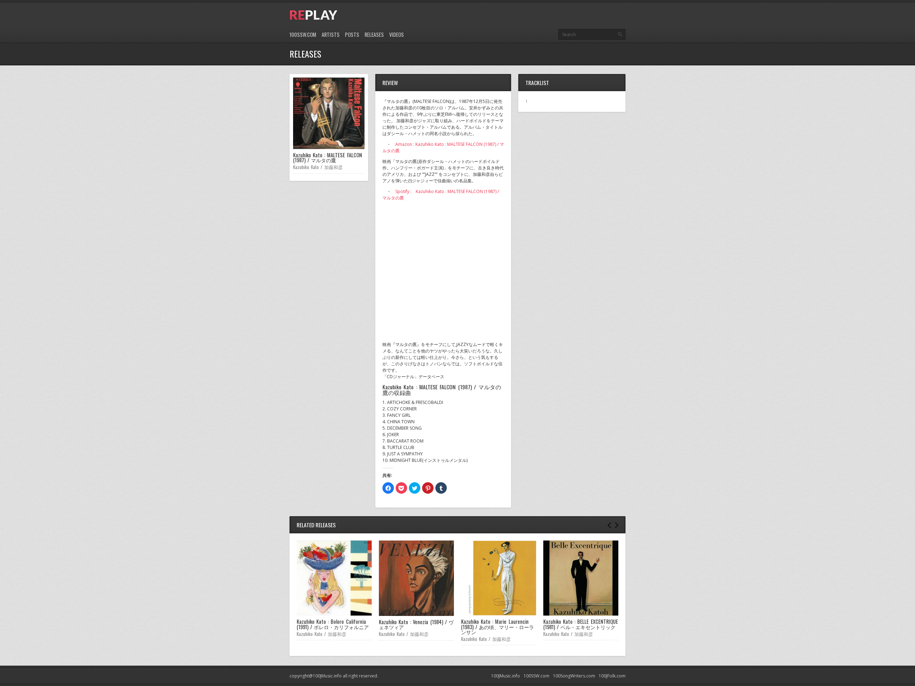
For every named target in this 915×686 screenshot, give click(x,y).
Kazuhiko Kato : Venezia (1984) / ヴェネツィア (416, 624)
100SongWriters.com (574, 676)
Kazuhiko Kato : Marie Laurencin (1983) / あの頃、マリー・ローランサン (497, 627)
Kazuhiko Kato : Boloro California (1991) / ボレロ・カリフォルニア (333, 624)
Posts (352, 34)
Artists (331, 34)
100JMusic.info (505, 676)
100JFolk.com (612, 676)
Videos (396, 34)
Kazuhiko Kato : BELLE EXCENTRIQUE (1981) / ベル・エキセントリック (580, 624)
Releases (374, 34)
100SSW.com (303, 34)
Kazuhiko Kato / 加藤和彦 (318, 167)
